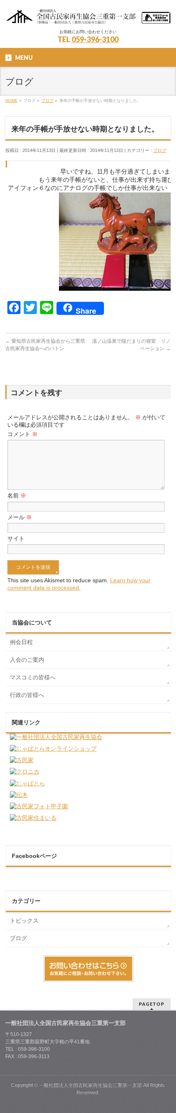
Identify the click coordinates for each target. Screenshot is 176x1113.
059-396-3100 (95, 39)
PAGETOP (152, 1004)
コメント (22, 434)
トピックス (24, 920)
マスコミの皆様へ (33, 677)
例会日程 (21, 642)
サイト (16, 538)
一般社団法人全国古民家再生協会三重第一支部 (90, 1085)
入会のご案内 (27, 659)
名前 (16, 495)
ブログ (160, 150)
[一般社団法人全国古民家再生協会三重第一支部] (88, 15)
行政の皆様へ (27, 695)
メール (19, 517)
